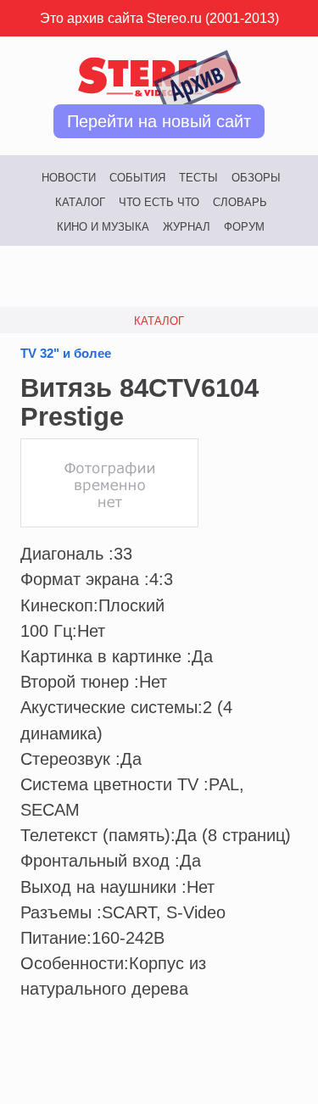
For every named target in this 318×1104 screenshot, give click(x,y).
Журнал (186, 226)
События (137, 177)
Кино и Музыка (103, 226)
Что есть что (159, 202)
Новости (69, 177)
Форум (244, 226)
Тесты (198, 177)
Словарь (240, 202)
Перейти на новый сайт (159, 121)
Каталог (80, 202)
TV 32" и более (65, 353)
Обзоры (256, 177)
